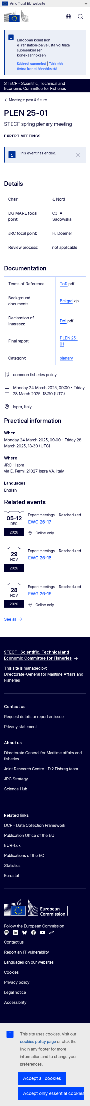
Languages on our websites (29, 962)
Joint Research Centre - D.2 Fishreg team (41, 768)
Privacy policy (17, 982)
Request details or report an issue (34, 716)
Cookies (11, 972)
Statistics (12, 865)
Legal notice (15, 992)
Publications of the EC (24, 855)
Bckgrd (66, 300)
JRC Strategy (16, 778)
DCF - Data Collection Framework (34, 825)
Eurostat (11, 875)
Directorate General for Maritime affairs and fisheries (43, 755)
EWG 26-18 (40, 557)
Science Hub (15, 788)
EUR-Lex (12, 845)
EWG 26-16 (40, 593)
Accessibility (15, 1002)
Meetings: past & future (28, 100)
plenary (66, 358)
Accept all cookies (42, 1078)
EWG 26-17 (39, 522)
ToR (64, 283)
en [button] (68, 16)
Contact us (14, 942)
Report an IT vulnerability (26, 952)
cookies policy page (38, 1041)
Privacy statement (20, 726)
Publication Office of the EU (29, 835)
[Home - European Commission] (16, 16)
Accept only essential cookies (53, 1093)
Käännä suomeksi (31, 64)
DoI (63, 320)
